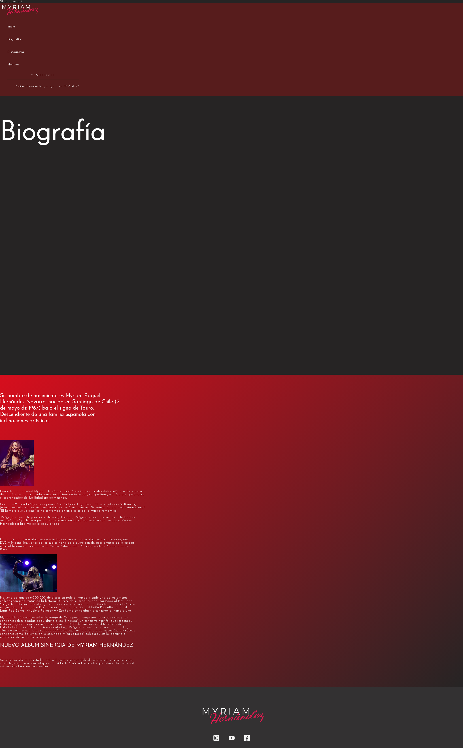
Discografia (15, 52)
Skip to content (11, 1)
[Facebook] (247, 740)
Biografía (14, 39)
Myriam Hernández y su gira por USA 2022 (46, 86)
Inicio (11, 26)
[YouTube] (231, 740)
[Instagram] (216, 740)
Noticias (13, 64)
